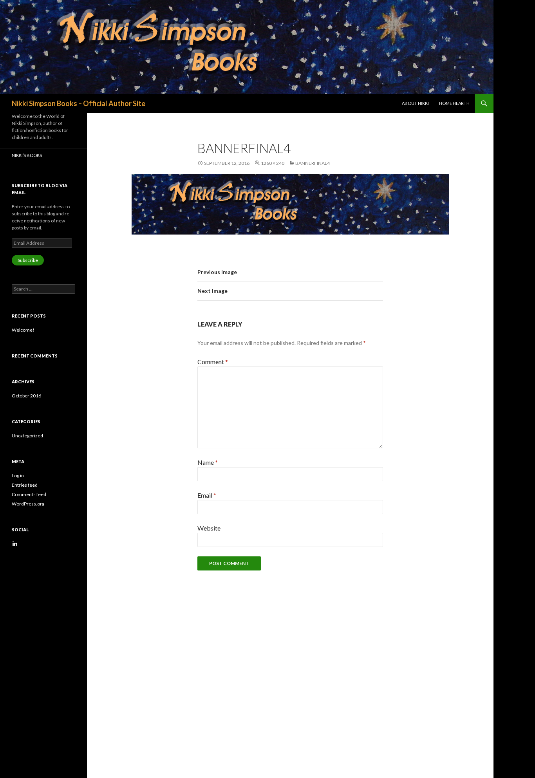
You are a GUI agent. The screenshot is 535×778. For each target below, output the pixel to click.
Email (206, 495)
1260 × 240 (272, 163)
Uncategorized (27, 436)
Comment (212, 361)
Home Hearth (454, 103)
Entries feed (25, 485)
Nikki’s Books (27, 155)
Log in (18, 475)
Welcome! (23, 330)
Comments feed (29, 494)
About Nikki (415, 103)
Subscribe (28, 260)
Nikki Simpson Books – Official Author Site (78, 103)
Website (209, 528)
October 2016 (26, 396)
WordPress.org (28, 504)
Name (207, 462)
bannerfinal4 (312, 163)
